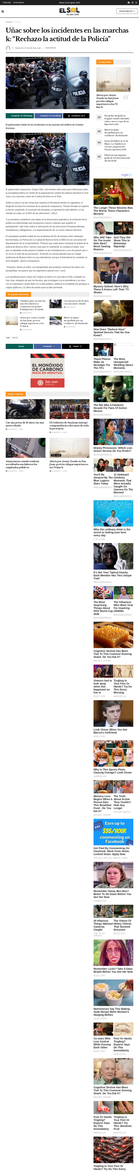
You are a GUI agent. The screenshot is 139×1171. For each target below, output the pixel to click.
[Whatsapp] (136, 2)
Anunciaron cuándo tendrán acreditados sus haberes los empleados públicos (22, 464)
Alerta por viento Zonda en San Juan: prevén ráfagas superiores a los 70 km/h (69, 464)
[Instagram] (132, 2)
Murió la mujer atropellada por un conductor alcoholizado (76, 320)
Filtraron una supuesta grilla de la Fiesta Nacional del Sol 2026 (117, 158)
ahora (15, 338)
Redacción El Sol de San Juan (28, 48)
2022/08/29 (50, 48)
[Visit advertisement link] (47, 371)
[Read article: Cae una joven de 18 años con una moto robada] (56, 304)
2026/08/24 (27, 313)
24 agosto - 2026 (15, 429)
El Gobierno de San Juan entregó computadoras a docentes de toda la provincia (69, 425)
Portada (9, 22)
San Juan (12, 416)
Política (18, 22)
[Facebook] (129, 2)
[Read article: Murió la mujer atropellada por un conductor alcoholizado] (56, 320)
